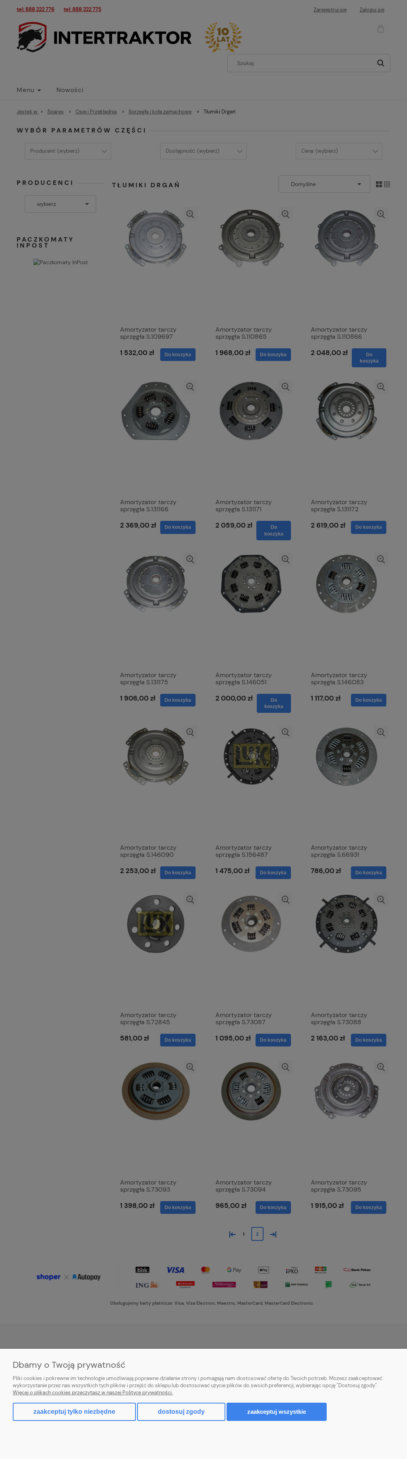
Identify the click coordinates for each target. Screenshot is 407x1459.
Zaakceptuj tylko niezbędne (74, 1411)
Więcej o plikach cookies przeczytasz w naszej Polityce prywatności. (93, 1392)
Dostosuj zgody (181, 1411)
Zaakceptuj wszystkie (276, 1411)
